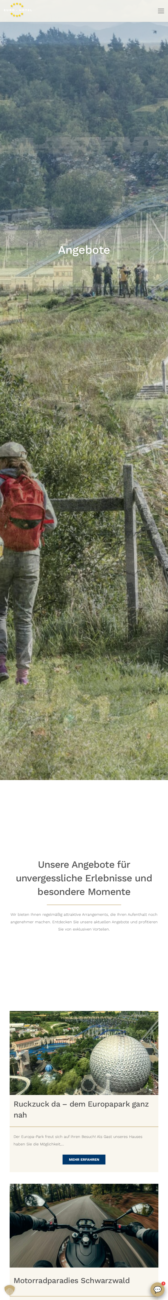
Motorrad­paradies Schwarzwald (72, 1280)
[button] (161, 11)
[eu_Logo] (18, 10)
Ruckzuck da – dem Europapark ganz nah (81, 1109)
